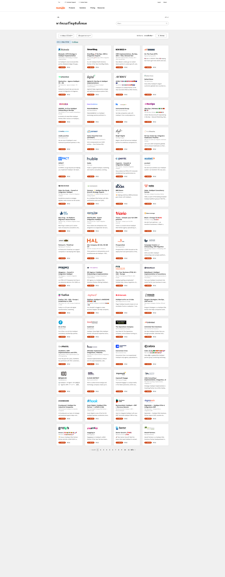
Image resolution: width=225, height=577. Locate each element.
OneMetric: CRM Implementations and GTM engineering (67, 351)
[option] (65, 36)
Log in (159, 2)
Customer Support (71, 2)
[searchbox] (142, 23)
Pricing (92, 8)
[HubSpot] (60, 8)
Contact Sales (83, 2)
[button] (167, 17)
